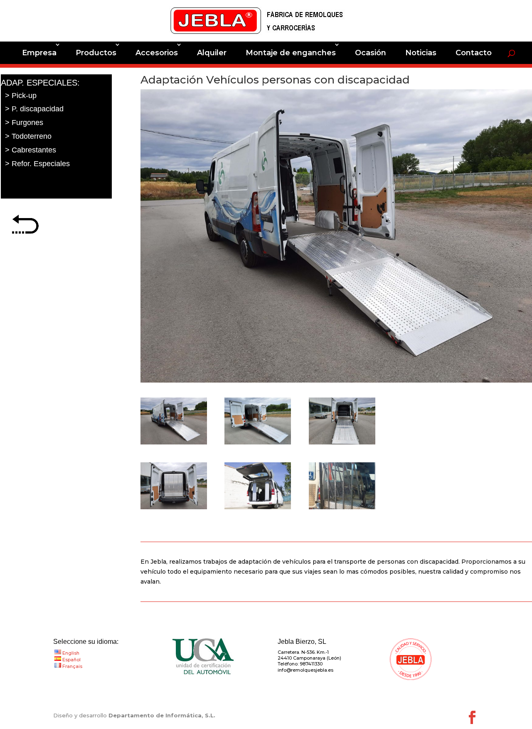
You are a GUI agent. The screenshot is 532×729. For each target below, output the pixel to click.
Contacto (474, 52)
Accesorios (156, 52)
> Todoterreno (28, 136)
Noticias (420, 52)
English (70, 653)
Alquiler (212, 52)
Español (71, 660)
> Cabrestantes (30, 150)
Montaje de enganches (291, 52)
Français (72, 666)
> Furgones (24, 122)
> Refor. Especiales (37, 164)
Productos (96, 52)
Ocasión (370, 52)
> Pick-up (21, 95)
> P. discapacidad (34, 109)
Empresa (39, 52)
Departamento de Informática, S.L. (161, 715)
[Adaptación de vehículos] (173, 444)
